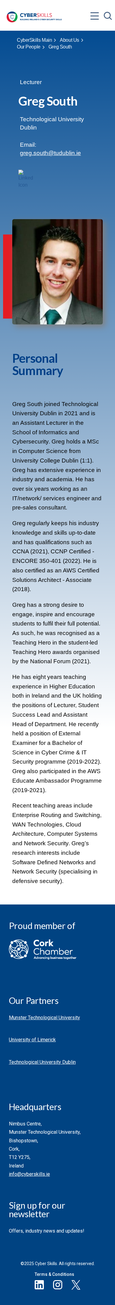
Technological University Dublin (42, 1062)
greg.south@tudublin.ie (50, 153)
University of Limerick (32, 1040)
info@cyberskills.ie (29, 1174)
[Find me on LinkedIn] (25, 177)
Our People (28, 46)
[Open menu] (94, 3)
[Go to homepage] (34, 13)
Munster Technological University (44, 1017)
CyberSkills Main (34, 40)
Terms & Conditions (54, 1274)
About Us (69, 40)
